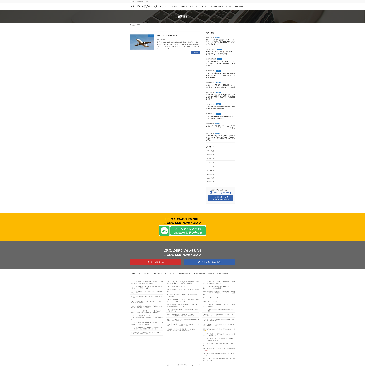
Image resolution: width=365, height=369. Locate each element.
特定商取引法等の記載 (184, 273)
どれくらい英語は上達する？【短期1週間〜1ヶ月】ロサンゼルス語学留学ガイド (219, 359)
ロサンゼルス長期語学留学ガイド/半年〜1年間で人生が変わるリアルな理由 (219, 310)
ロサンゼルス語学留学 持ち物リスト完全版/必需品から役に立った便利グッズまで (182, 310)
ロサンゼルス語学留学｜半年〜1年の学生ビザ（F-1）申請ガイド (219, 344)
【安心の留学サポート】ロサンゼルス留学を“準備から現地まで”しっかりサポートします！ (218, 325)
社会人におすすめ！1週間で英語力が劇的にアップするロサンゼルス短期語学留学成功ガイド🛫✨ (182, 305)
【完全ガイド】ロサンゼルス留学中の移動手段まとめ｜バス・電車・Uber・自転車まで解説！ (219, 320)
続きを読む (195, 52)
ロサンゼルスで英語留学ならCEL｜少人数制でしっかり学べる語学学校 (147, 297)
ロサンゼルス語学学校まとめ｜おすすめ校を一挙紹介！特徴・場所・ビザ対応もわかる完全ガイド (183, 300)
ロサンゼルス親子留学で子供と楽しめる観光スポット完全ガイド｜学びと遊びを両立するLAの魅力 (220, 75)
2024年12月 (211, 178)
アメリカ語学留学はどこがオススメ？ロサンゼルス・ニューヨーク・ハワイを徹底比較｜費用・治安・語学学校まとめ (183, 315)
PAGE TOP (355, 356)
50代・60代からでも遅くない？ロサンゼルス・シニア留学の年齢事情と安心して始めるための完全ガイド (220, 42)
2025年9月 (210, 159)
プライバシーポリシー (169, 273)
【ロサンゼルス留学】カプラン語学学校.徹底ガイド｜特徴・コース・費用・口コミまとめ (146, 302)
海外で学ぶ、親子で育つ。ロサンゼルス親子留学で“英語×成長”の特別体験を (182, 295)
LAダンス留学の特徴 (144, 273)
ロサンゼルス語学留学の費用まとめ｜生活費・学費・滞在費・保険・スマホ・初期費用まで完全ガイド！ (147, 287)
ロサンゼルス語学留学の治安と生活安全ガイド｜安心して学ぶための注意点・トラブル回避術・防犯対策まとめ (147, 328)
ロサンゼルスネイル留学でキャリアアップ (178, 286)
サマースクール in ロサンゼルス (211, 298)
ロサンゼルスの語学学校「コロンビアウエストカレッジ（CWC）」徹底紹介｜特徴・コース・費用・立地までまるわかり (147, 317)
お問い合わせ (156, 273)
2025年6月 (210, 170)
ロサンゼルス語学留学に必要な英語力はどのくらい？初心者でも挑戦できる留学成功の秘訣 (220, 138)
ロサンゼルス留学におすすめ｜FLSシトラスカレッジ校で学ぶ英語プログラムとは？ (146, 292)
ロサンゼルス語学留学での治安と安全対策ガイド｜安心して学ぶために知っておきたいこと (219, 334)
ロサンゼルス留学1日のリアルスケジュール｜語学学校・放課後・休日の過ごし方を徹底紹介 (220, 63)
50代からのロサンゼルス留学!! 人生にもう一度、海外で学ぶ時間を (211, 273)
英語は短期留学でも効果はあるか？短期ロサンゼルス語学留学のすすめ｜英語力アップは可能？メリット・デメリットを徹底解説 (219, 293)
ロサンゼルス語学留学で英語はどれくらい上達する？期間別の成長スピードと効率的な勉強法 (220, 97)
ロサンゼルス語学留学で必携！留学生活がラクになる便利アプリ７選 (219, 354)
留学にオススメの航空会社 (167, 35)
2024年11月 (211, 182)
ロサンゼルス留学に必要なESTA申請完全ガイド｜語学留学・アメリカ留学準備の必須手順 (218, 339)
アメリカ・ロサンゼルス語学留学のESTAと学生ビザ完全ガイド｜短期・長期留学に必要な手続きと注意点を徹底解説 (147, 311)
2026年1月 (210, 151)
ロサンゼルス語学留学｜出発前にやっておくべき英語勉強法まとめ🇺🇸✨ (219, 349)
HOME (133, 273)
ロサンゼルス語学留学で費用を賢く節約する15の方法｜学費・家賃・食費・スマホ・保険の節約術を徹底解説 (147, 282)
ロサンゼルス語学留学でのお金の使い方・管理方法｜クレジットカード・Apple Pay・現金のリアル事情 (183, 325)
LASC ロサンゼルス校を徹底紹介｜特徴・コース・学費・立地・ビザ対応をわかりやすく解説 (146, 333)
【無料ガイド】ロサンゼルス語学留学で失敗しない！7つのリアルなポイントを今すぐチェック (219, 315)
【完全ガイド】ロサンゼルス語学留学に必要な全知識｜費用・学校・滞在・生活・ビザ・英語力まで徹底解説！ (183, 282)
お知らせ (218, 37)
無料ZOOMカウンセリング (210, 301)
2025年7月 (210, 166)
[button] (155, 262)
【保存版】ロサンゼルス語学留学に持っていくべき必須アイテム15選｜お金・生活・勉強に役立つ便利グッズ (183, 329)
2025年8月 (210, 162)
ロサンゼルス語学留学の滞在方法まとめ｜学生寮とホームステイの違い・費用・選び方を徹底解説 (147, 306)
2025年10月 (211, 155)
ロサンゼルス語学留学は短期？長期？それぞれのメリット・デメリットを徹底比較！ (219, 305)
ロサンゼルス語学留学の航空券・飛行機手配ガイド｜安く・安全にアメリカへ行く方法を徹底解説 (147, 323)
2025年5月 (210, 174)
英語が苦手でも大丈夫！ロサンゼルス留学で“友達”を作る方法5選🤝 (219, 329)
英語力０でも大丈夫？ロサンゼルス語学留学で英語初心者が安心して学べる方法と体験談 (183, 320)
